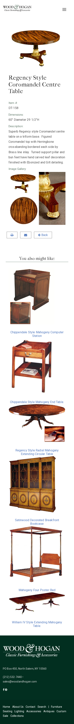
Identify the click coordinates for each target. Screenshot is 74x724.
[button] (24, 183)
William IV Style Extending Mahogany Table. (37, 624)
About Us (18, 706)
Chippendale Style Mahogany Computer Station (37, 334)
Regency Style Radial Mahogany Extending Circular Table (37, 452)
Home (6, 706)
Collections (17, 715)
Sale (5, 715)
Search (42, 706)
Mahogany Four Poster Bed (37, 590)
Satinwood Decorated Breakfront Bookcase (37, 522)
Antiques (48, 711)
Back (44, 235)
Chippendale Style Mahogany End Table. (37, 402)
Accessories (33, 711)
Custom (61, 711)
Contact (30, 706)
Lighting (19, 711)
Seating (7, 711)
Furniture (56, 706)
